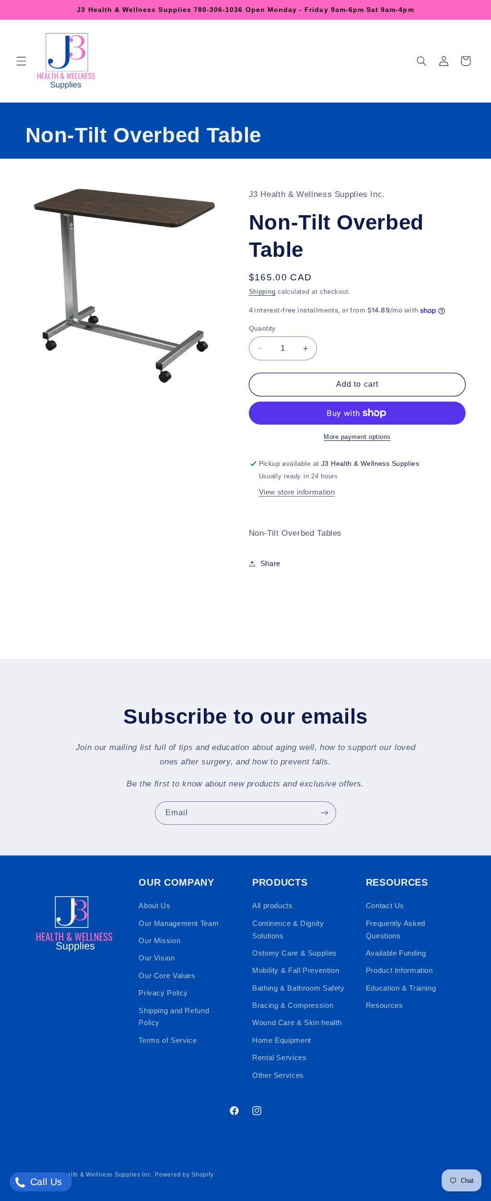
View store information (297, 492)
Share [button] (270, 563)
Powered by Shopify (184, 1175)
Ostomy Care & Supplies (294, 953)
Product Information (399, 970)
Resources (384, 1005)
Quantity (262, 328)
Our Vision (157, 958)
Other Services (278, 1075)
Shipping (262, 292)
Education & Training (401, 988)
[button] (21, 61)
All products (272, 906)
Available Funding (396, 953)
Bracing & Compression (292, 1005)
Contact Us (385, 906)
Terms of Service (168, 1040)
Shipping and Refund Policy (174, 1017)
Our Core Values (167, 976)
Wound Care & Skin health (297, 1023)
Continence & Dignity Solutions (288, 930)
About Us (154, 906)
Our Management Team (179, 923)
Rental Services (279, 1058)
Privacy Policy (163, 993)
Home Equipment (281, 1040)
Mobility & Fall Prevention (295, 970)
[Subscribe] (325, 813)
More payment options (357, 437)
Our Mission (159, 941)
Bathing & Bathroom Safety (298, 988)
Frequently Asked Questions (395, 930)
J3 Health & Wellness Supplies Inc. (101, 1175)
